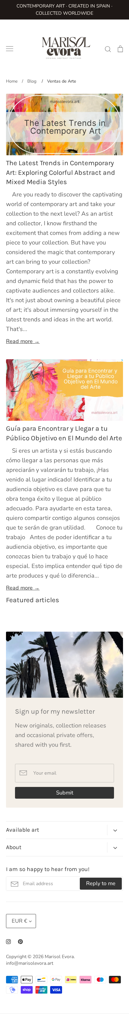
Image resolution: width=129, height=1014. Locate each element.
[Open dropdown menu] (115, 830)
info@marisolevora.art (29, 963)
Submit (64, 792)
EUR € (19, 920)
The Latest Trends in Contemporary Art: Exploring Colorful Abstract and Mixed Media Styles (60, 172)
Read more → (23, 341)
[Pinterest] (20, 942)
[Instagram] (8, 942)
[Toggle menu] (9, 48)
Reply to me (101, 883)
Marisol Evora (59, 956)
